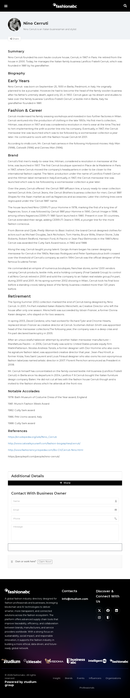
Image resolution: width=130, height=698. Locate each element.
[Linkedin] (116, 610)
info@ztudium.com (75, 598)
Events (80, 678)
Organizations (113, 678)
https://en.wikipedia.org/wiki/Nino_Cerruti (32, 436)
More (66, 482)
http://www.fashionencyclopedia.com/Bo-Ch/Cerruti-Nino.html (45, 449)
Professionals (86, 687)
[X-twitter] (99, 610)
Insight (56, 678)
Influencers (95, 678)
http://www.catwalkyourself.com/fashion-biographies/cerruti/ (44, 443)
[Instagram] (99, 617)
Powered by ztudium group (20, 683)
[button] (5, 5)
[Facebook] (107, 610)
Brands (68, 678)
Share (15, 38)
